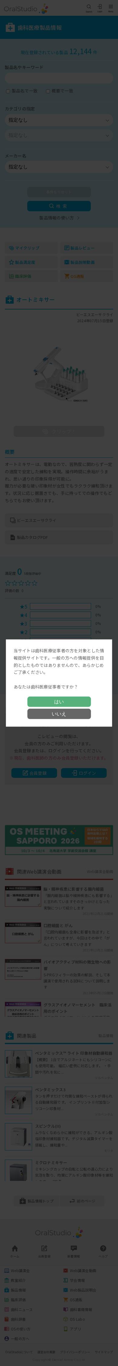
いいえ (59, 713)
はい (59, 701)
